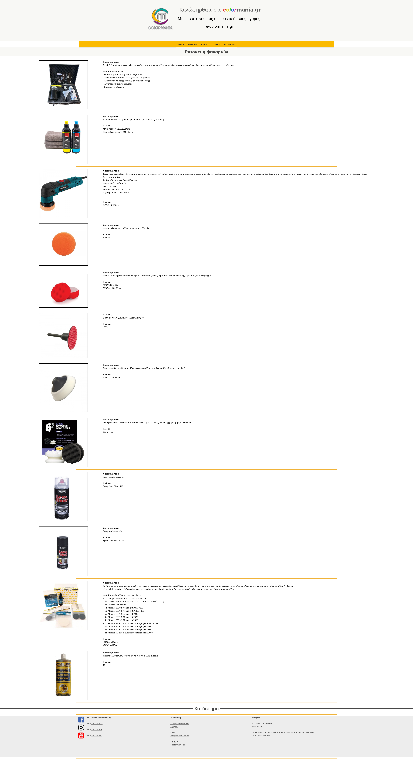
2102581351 (96, 729)
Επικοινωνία (229, 44)
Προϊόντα (192, 44)
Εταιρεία (216, 44)
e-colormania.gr (220, 26)
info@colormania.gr (179, 735)
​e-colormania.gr (177, 744)
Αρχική (181, 44)
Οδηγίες (204, 44)
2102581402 (96, 723)
